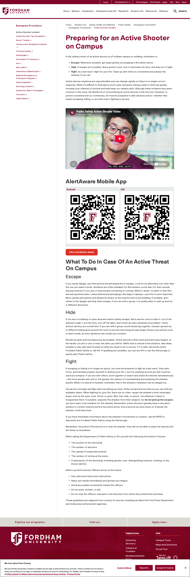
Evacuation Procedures (27, 59)
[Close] (185, 568)
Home (68, 25)
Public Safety (124, 25)
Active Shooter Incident (105, 28)
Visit (171, 2)
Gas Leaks (21, 67)
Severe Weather (23, 82)
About (66, 11)
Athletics (163, 11)
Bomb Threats (23, 40)
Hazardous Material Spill (27, 71)
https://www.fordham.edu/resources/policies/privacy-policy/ (36, 574)
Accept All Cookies (165, 568)
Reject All (144, 568)
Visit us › (95, 522)
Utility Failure (22, 98)
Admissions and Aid (106, 11)
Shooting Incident (24, 86)
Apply (164, 2)
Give (178, 2)
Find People (155, 2)
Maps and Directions (166, 544)
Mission (76, 11)
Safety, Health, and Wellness (102, 25)
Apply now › (159, 522)
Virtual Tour (162, 549)
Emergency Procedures (80, 28)
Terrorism (20, 94)
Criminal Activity (23, 51)
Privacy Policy (73, 574)
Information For (121, 2)
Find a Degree (142, 2)
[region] (95, 568)
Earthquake (21, 55)
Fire (18, 63)
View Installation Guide (81, 252)
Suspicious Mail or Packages (29, 90)
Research (123, 11)
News (184, 2)
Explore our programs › (30, 522)
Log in (105, 2)
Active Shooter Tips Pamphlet (30, 36)
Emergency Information (145, 25)
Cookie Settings (124, 568)
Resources (151, 11)
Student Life (137, 11)
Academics (88, 11)
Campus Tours (163, 540)
